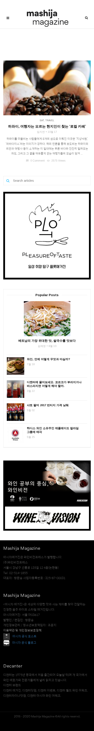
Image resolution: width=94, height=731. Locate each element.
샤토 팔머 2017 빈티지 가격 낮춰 (48, 405)
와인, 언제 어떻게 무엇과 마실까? (48, 359)
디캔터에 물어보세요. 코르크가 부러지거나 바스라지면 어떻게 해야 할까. (54, 384)
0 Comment (35, 160)
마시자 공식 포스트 (24, 636)
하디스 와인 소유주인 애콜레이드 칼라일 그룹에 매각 (53, 430)
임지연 (41, 131)
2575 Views (56, 160)
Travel (49, 120)
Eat (42, 120)
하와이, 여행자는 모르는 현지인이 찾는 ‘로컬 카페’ (47, 126)
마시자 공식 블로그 (24, 643)
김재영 (42, 346)
